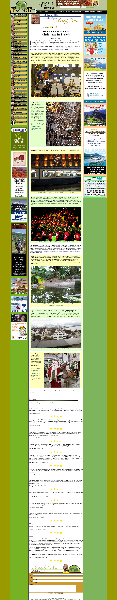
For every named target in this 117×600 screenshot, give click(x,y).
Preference (92, 6)
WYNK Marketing (51, 599)
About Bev (45, 27)
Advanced (87, 6)
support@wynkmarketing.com (74, 599)
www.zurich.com (49, 390)
